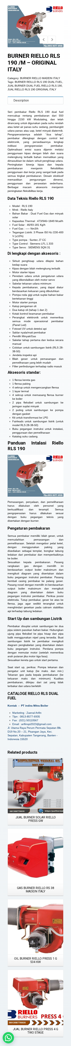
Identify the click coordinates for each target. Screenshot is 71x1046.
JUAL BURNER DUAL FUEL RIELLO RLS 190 (35, 85)
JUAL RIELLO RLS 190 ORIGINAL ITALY (32, 89)
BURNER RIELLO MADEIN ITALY (40, 78)
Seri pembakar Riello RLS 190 (29, 111)
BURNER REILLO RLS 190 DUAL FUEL (38, 81)
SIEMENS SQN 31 (39, 247)
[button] (8, 1037)
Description (21, 100)
